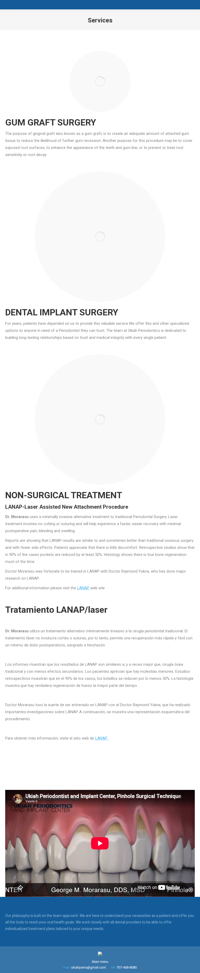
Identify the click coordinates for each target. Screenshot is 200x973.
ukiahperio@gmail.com (88, 967)
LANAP (83, 588)
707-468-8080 (126, 967)
